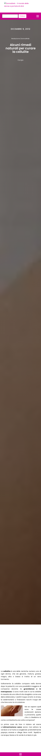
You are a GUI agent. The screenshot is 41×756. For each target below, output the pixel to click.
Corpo (20, 60)
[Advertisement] (18, 647)
